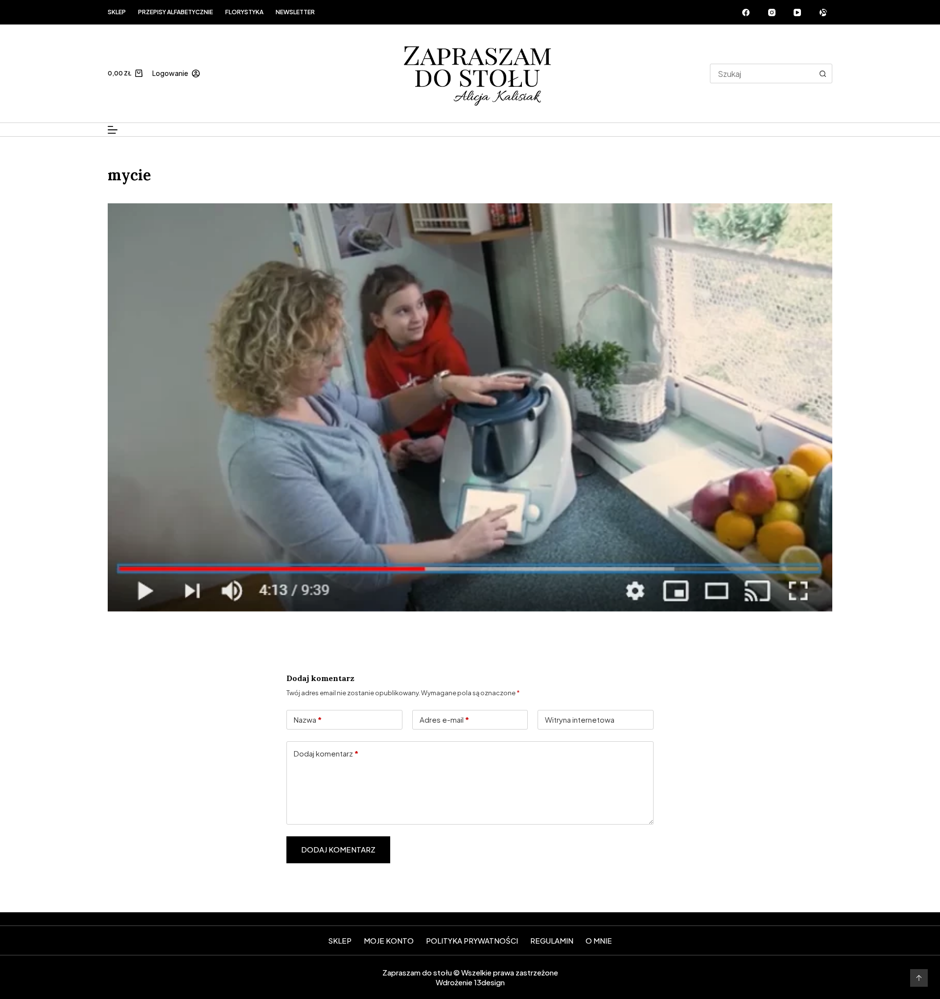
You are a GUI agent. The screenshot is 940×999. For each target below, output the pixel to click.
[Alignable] (823, 12)
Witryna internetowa (579, 719)
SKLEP (340, 940)
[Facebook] (746, 12)
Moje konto (389, 940)
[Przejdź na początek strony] (919, 978)
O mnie (599, 940)
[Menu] (113, 130)
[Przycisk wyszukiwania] (822, 73)
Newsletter (295, 12)
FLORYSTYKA (244, 12)
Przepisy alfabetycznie (175, 12)
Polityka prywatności (472, 940)
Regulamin (551, 940)
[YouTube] (797, 12)
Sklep (117, 12)
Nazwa (308, 719)
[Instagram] (772, 12)
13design (489, 982)
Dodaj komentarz (326, 753)
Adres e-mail (444, 719)
